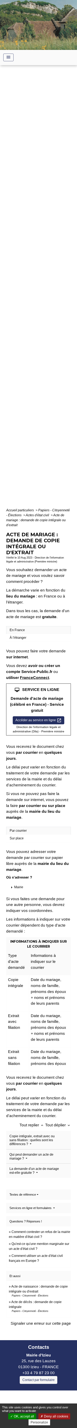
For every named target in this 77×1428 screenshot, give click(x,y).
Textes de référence (22, 1194)
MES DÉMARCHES (46, 290)
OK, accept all (23, 1416)
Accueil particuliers (20, 510)
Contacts (38, 1347)
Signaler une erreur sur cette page (41, 1323)
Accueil (19, 290)
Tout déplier (58, 1125)
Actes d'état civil (38, 515)
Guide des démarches (38, 296)
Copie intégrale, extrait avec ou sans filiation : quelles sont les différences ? (32, 1140)
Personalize (39, 1422)
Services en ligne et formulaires (30, 1208)
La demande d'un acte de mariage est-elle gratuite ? (34, 1170)
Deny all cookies (55, 1416)
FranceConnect (34, 677)
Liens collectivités (38, 1395)
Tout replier (32, 1125)
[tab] (38, 630)
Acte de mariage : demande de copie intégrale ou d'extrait (36, 520)
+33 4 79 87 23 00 (38, 1373)
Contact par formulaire (38, 1380)
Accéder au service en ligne (38, 720)
